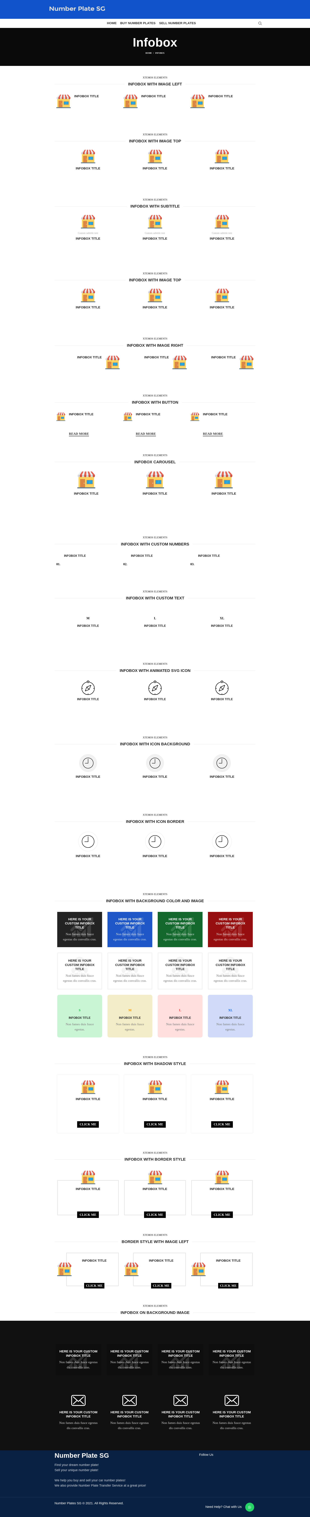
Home (148, 53)
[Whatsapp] (249, 1507)
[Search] (260, 23)
